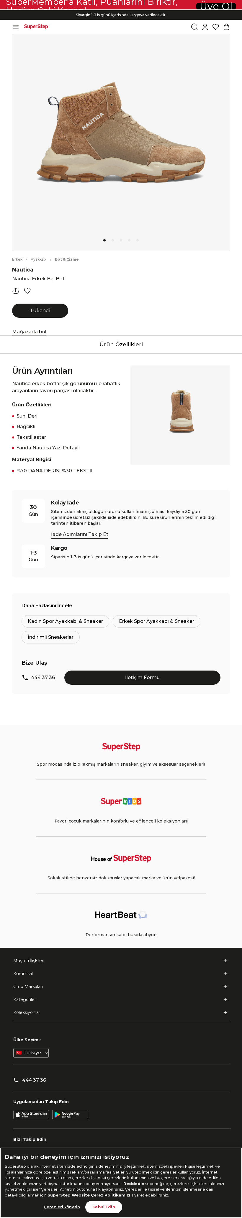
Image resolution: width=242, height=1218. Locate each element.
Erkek (17, 259)
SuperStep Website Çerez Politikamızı (89, 1195)
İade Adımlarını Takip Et (79, 534)
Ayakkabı (39, 259)
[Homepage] (36, 26)
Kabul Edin (103, 1206)
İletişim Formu (142, 677)
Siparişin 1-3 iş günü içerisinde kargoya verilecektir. (121, 15)
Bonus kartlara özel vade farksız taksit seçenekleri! (121, 10)
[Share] (15, 290)
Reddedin (133, 1183)
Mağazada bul (29, 332)
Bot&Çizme (67, 259)
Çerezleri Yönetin (62, 1206)
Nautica (22, 270)
